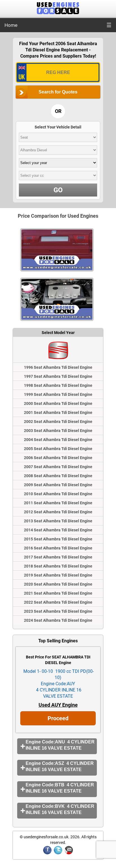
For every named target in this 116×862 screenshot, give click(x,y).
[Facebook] (47, 853)
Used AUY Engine (58, 705)
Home (11, 25)
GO (58, 190)
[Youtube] (68, 853)
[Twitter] (58, 853)
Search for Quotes (58, 92)
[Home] (58, 12)
